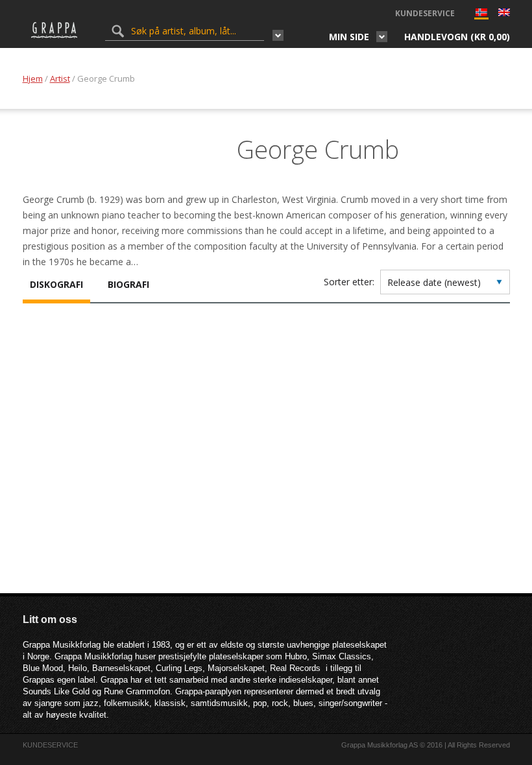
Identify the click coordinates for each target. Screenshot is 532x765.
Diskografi (56, 284)
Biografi (128, 284)
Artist (60, 78)
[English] (504, 13)
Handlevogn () (457, 36)
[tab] (56, 286)
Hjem (33, 78)
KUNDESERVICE (425, 13)
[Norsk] (481, 15)
